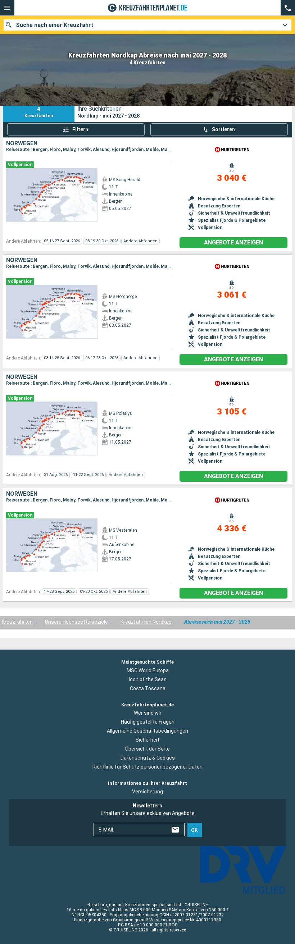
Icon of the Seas (148, 679)
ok (194, 830)
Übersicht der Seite (147, 749)
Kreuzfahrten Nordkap (146, 622)
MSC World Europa (148, 670)
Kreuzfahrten (17, 622)
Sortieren (223, 129)
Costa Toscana (147, 688)
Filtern (80, 129)
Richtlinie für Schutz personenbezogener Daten (147, 767)
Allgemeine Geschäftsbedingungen (147, 731)
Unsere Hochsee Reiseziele (76, 622)
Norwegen (21, 143)
